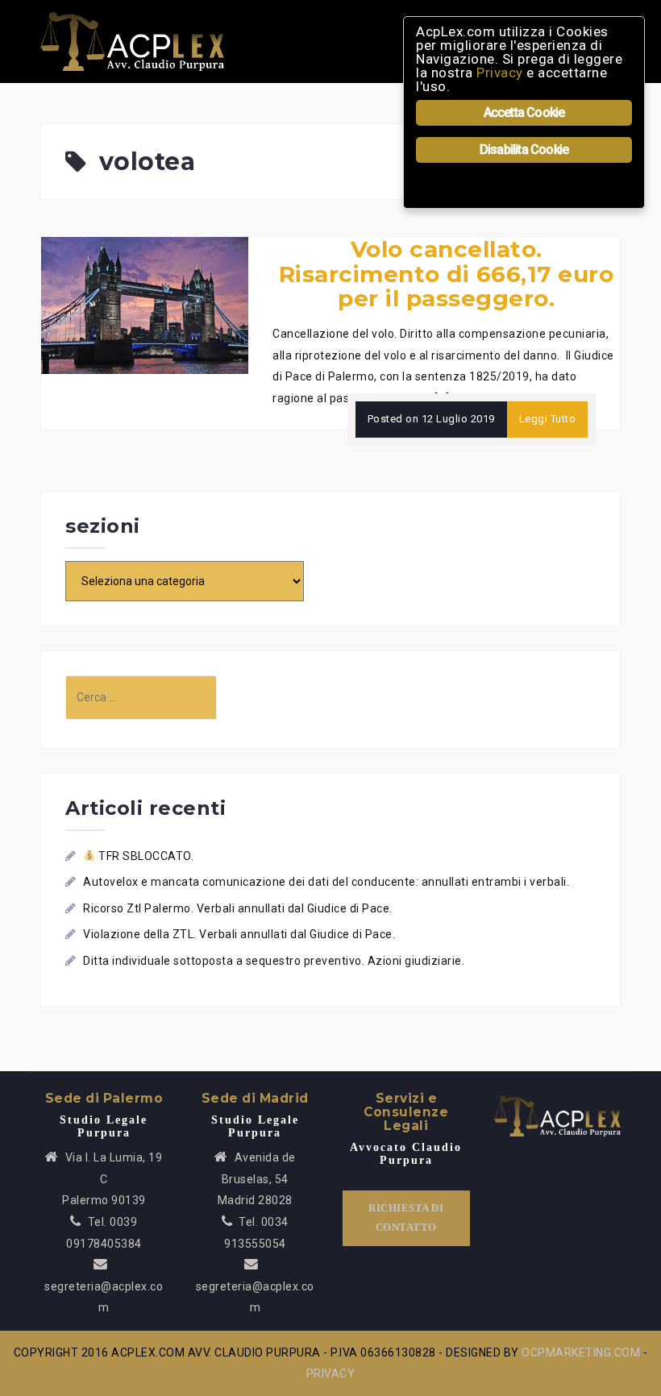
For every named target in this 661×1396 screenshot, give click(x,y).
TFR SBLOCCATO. (144, 856)
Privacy (499, 72)
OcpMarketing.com (581, 1352)
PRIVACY (330, 1373)
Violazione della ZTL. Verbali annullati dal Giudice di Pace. (239, 934)
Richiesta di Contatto (405, 1218)
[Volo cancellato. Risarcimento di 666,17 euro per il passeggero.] (144, 304)
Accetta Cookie (524, 112)
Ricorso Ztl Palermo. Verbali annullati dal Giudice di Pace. (238, 908)
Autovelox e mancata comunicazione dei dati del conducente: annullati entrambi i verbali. (326, 881)
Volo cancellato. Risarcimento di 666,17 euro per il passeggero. (446, 274)
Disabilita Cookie (524, 149)
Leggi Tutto (547, 419)
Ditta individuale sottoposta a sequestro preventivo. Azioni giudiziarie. (273, 960)
